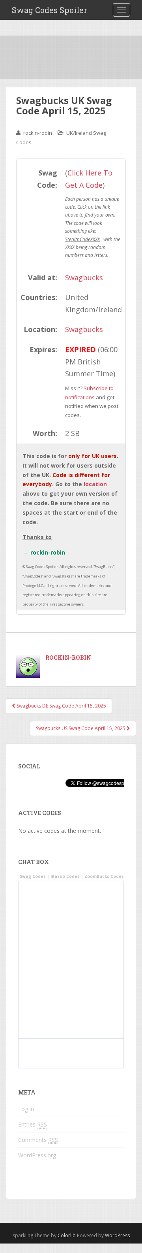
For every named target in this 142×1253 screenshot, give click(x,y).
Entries (32, 1124)
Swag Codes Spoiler (49, 10)
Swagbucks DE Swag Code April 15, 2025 (60, 705)
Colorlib (67, 1235)
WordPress (117, 1235)
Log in (26, 1109)
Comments (38, 1140)
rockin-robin (37, 132)
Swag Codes (33, 876)
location (95, 484)
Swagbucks (84, 277)
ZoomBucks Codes (104, 876)
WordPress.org (37, 1155)
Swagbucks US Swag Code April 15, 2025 (81, 728)
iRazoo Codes (65, 876)
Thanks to (37, 537)
